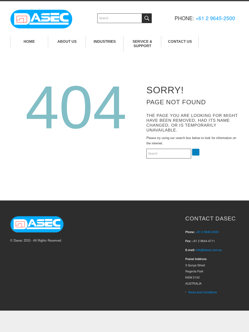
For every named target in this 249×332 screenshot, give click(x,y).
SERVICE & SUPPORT (142, 43)
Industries (105, 41)
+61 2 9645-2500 (215, 18)
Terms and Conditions (202, 292)
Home (29, 41)
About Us (67, 41)
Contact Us (180, 41)
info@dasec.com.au (209, 250)
